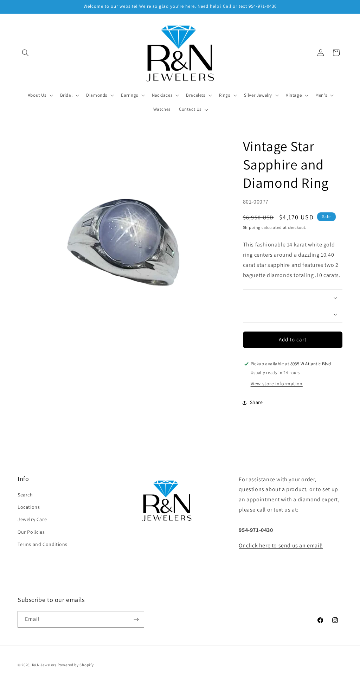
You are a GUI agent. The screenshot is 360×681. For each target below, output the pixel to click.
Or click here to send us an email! (281, 545)
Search (25, 495)
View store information (277, 383)
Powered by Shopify (76, 664)
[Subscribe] (136, 619)
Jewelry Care (32, 519)
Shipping (252, 227)
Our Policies (31, 532)
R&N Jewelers (44, 664)
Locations (29, 507)
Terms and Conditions (43, 544)
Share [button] (256, 402)
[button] (25, 52)
